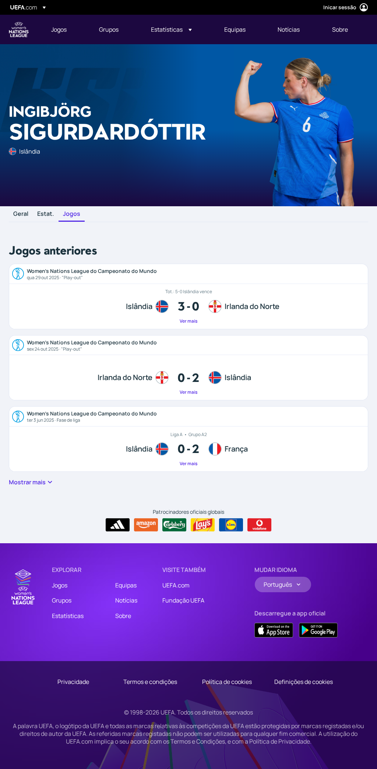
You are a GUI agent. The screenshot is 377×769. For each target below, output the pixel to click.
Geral (20, 214)
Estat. (45, 214)
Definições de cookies (303, 682)
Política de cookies (227, 682)
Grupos (61, 600)
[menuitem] (65, 29)
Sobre (123, 616)
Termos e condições (150, 682)
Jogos (71, 214)
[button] (171, 29)
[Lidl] (231, 524)
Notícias (126, 600)
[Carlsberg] (174, 524)
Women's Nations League (19, 29)
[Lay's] (203, 524)
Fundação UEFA (183, 600)
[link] (58, 29)
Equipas (126, 585)
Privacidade (73, 682)
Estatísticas (68, 616)
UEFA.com (176, 585)
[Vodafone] (259, 524)
